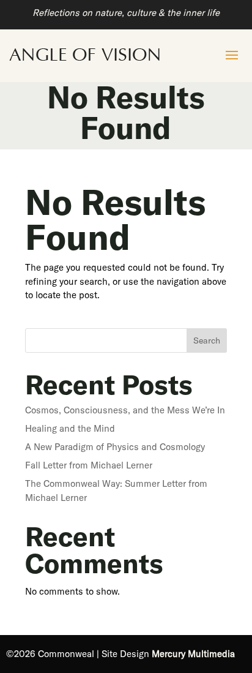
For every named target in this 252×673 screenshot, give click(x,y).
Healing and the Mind (70, 428)
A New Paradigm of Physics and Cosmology (115, 447)
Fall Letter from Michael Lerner (88, 465)
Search (206, 340)
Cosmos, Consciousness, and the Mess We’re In (125, 410)
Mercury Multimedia (193, 654)
